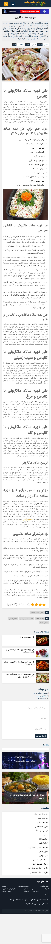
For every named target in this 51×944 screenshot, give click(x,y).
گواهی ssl (43, 839)
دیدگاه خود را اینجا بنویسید (37, 708)
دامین (45, 834)
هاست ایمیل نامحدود (38, 847)
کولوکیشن (43, 843)
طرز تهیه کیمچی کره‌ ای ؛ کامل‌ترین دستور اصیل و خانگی (19, 663)
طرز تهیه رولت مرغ (27, 637)
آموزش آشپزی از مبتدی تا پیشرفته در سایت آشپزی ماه (28, 899)
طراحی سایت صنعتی (39, 872)
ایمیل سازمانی (44, 886)
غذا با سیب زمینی (26, 618)
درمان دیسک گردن (40, 864)
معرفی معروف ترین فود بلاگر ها (36, 904)
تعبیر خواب (43, 851)
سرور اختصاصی (41, 826)
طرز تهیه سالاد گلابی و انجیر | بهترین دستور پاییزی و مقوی (20, 675)
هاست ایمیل (42, 818)
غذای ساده (44, 622)
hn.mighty (35, 612)
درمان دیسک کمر (40, 859)
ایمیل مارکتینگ (41, 830)
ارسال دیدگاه (41, 736)
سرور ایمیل (43, 855)
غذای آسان (13, 618)
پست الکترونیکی (40, 729)
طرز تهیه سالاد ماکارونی (25, 17)
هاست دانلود (42, 822)
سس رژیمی (27, 519)
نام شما (43, 718)
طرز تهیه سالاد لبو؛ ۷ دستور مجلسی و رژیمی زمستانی (20, 650)
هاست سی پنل (41, 814)
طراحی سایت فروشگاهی (37, 868)
